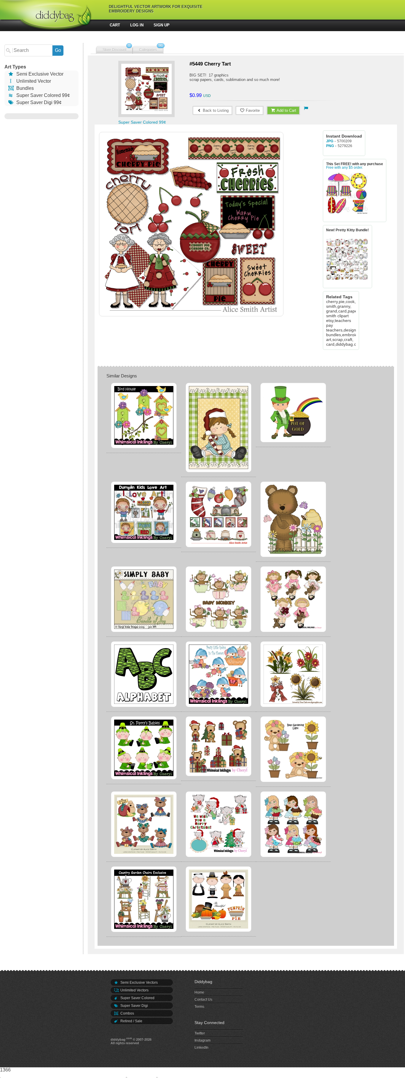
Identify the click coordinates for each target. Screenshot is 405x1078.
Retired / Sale (130, 1021)
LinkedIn (201, 1047)
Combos (126, 1013)
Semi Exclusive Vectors (138, 982)
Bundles (24, 88)
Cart (115, 25)
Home (199, 992)
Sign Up (162, 25)
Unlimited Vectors (134, 990)
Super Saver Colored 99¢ (42, 95)
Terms (199, 1006)
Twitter (199, 1033)
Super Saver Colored (136, 998)
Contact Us (203, 999)
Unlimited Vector (33, 81)
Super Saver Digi (133, 1006)
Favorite (252, 110)
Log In (136, 25)
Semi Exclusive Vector (39, 73)
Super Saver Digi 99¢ (38, 102)
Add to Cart (286, 110)
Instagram (202, 1040)
